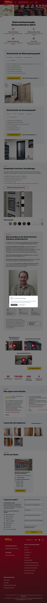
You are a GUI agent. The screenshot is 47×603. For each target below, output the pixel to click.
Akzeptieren (14, 304)
